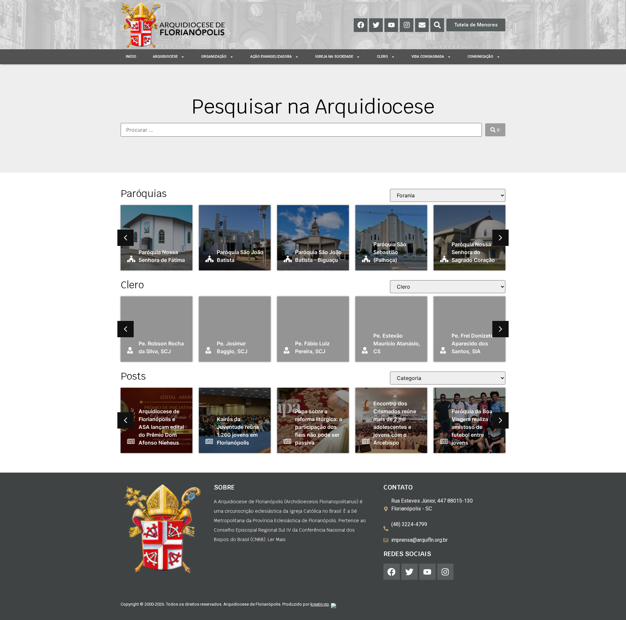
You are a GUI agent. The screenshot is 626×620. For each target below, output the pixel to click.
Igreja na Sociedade (334, 56)
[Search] (437, 25)
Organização (214, 56)
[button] (125, 238)
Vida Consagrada (427, 56)
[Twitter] (376, 25)
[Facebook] (360, 25)
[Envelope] (422, 25)
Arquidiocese (165, 56)
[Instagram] (406, 25)
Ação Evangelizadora (271, 56)
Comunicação (480, 56)
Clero (382, 56)
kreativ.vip (319, 604)
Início (131, 56)
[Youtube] (391, 25)
